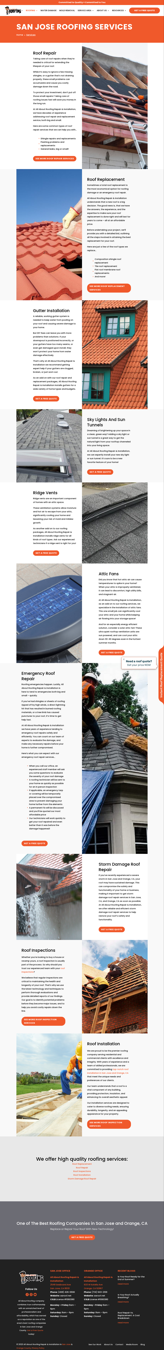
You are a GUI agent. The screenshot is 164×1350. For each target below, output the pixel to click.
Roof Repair (82, 1167)
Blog (143, 1345)
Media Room (132, 1345)
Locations (14, 10)
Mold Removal (67, 10)
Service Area (84, 10)
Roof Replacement (82, 1163)
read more (123, 1283)
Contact (119, 1345)
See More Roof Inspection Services (40, 1021)
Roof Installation (82, 1175)
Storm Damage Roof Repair (82, 1178)
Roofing (30, 10)
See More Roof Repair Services (54, 158)
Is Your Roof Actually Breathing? (128, 1296)
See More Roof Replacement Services (107, 288)
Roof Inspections (82, 1171)
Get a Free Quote (35, 1330)
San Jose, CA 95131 (60, 1288)
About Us (102, 10)
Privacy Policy (38, 1348)
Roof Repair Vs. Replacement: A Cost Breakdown (129, 1315)
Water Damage (48, 10)
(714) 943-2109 (99, 1292)
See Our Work (95, 1345)
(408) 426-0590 (66, 1292)
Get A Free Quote (144, 10)
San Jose (66, 1344)
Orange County (23, 1348)
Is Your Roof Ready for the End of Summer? (131, 1278)
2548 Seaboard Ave (60, 1284)
